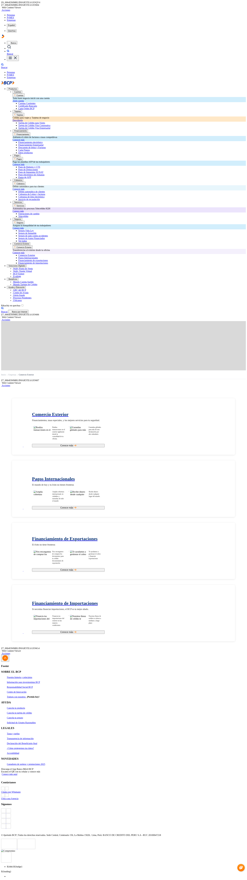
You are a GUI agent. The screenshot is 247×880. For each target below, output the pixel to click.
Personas (11, 15)
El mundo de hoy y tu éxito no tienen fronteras (53, 485)
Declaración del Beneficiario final (22, 743)
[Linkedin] (123, 826)
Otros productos (25, 152)
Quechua (11, 31)
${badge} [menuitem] (14, 866)
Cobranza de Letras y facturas (31, 194)
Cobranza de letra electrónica (31, 197)
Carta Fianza (24, 150)
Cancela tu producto (16, 708)
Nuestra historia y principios (19, 677)
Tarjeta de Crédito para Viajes (31, 123)
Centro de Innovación (16, 692)
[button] (5, 10)
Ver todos (22, 241)
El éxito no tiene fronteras (43, 544)
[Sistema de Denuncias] (9, 848)
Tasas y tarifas (13, 733)
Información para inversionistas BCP (23, 682)
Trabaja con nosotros (16, 697)
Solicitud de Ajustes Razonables (21, 722)
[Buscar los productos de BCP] (9, 48)
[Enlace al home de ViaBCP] (3, 37)
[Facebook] (123, 811)
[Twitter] (123, 816)
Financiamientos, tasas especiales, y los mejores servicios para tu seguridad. (66, 420)
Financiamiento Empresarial (30, 145)
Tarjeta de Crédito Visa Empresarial (34, 128)
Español (11, 25)
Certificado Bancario (27, 106)
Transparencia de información (20, 738)
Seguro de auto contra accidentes (33, 236)
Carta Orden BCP (26, 108)
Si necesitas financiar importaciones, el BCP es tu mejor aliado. (60, 609)
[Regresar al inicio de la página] (5, 658)
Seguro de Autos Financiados (31, 238)
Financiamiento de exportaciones (33, 260)
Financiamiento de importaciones (33, 263)
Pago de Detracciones (28, 169)
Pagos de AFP (24, 177)
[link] (68, 415)
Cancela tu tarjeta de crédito (19, 713)
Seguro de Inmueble (27, 233)
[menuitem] (126, 876)
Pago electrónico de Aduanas (31, 175)
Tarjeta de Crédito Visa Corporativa (34, 125)
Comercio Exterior (26, 255)
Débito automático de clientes (31, 191)
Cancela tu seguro (15, 718)
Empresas (11, 20)
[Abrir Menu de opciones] (13, 58)
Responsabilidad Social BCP (20, 687)
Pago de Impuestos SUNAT (30, 172)
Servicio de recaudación (29, 199)
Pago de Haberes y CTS (29, 167)
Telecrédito (23, 216)
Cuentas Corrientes (26, 103)
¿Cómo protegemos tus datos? (20, 748)
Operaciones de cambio (28, 213)
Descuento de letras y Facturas (32, 147)
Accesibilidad (13, 753)
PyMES (10, 17)
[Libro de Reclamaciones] (26, 848)
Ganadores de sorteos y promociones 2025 (26, 764)
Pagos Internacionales (28, 258)
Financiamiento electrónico (30, 142)
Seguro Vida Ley (26, 230)
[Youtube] (123, 821)
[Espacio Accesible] (6, 862)
